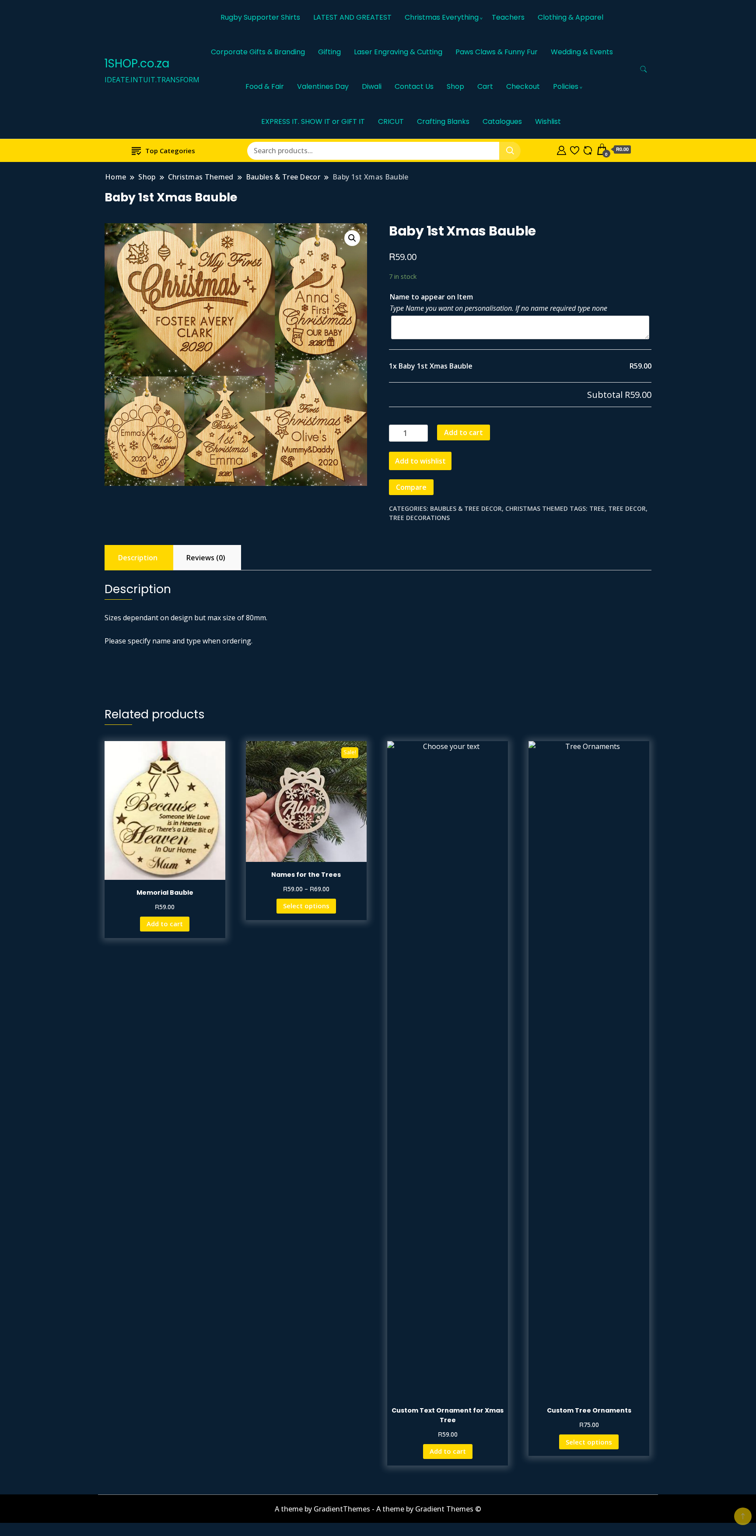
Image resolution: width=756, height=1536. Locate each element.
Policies (565, 86)
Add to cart (463, 432)
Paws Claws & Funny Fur (496, 52)
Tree (597, 508)
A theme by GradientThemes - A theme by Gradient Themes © (378, 1509)
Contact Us (414, 86)
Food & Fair (264, 86)
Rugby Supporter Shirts (260, 17)
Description (138, 557)
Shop (455, 86)
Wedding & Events (582, 52)
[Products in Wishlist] (574, 149)
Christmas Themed (536, 508)
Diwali (372, 86)
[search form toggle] (643, 69)
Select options (306, 905)
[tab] (137, 557)
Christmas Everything (442, 17)
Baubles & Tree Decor (466, 508)
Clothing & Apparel (570, 17)
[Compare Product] (587, 149)
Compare (411, 487)
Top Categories (170, 150)
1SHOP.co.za (137, 63)
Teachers (508, 17)
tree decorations (419, 517)
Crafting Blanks (443, 121)
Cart (485, 86)
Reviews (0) (205, 557)
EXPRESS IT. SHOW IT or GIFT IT (313, 121)
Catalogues (502, 121)
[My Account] (561, 149)
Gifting (329, 52)
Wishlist (548, 121)
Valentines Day (323, 86)
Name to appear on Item (431, 297)
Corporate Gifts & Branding (258, 52)
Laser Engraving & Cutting (398, 52)
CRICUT (391, 121)
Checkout (523, 86)
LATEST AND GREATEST (352, 17)
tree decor (627, 508)
